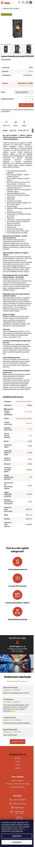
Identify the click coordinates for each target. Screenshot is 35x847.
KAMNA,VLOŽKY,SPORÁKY (24, 401)
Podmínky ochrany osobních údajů (17, 784)
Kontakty (17, 768)
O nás (18, 761)
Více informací (17, 831)
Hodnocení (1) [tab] (23, 130)
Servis (17, 765)
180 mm (29, 423)
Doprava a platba (17, 781)
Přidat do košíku (26, 105)
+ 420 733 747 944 (19, 803)
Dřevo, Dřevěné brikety (24, 418)
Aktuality (17, 758)
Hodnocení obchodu (17, 677)
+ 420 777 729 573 (19, 800)
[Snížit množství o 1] (26, 99)
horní (30, 429)
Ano (30, 436)
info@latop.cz (19, 807)
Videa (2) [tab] (12, 130)
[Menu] (31, 2)
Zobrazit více (17, 741)
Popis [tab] (5, 130)
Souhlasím (16, 842)
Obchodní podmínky (17, 787)
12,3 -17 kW (28, 412)
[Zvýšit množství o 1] (32, 99)
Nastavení (16, 836)
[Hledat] (23, 2)
